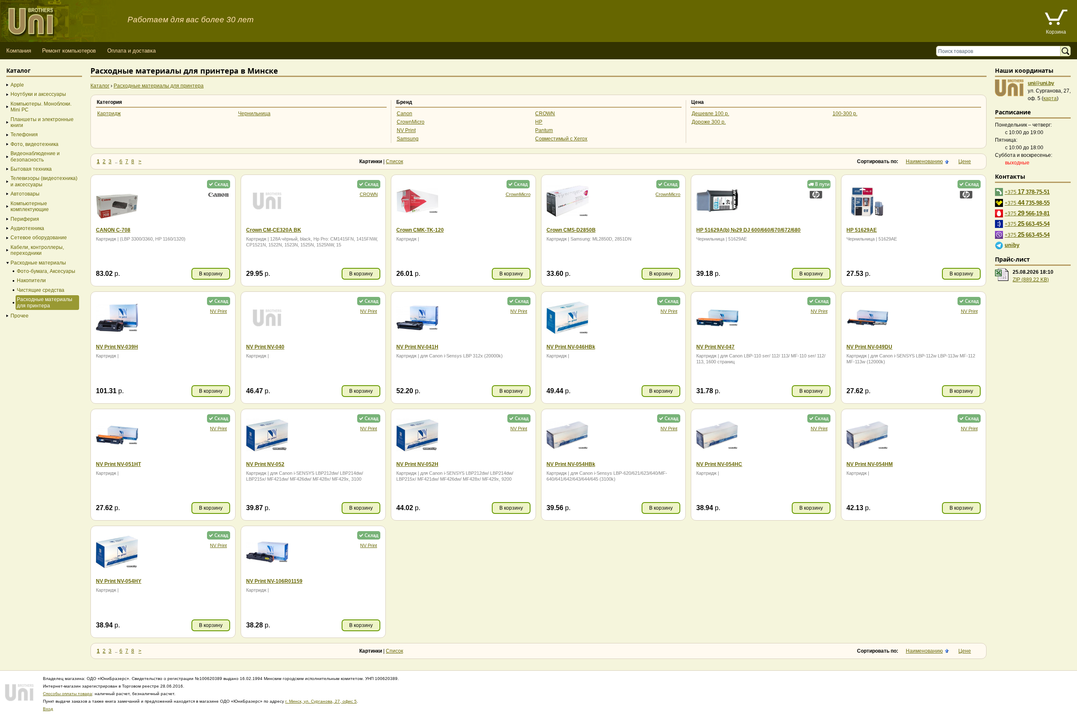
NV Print (406, 130)
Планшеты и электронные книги (42, 122)
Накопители (31, 280)
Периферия (25, 219)
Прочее (20, 316)
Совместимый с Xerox (561, 139)
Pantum (544, 130)
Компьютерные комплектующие (30, 206)
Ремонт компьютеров (69, 51)
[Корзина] (1056, 18)
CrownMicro (410, 122)
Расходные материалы (38, 263)
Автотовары (25, 194)
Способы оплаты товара (67, 693)
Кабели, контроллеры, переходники (37, 250)
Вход (48, 708)
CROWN (545, 113)
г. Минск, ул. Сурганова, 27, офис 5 (321, 701)
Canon (404, 113)
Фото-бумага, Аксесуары (46, 271)
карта (1050, 98)
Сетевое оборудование (39, 238)
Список (394, 161)
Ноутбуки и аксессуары (38, 94)
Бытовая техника (31, 169)
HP (538, 122)
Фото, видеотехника (34, 144)
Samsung (408, 139)
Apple (17, 85)
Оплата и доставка (131, 51)
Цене (964, 161)
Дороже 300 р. (709, 122)
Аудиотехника (27, 228)
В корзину (211, 274)
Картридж (109, 113)
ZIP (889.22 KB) (1031, 280)
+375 (1027, 191)
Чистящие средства (40, 290)
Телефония (24, 135)
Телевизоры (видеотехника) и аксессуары (44, 181)
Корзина (1056, 32)
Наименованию (924, 161)
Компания (18, 51)
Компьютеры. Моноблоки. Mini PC (41, 107)
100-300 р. (845, 113)
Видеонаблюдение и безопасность (35, 156)
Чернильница (254, 113)
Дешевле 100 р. (710, 113)
